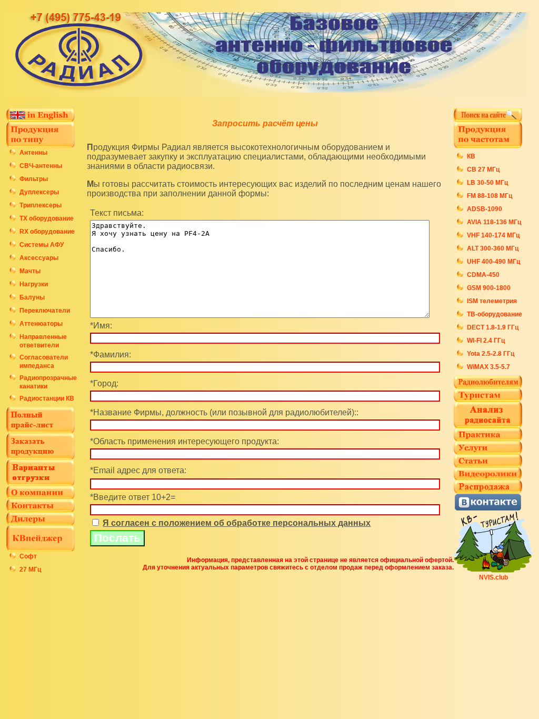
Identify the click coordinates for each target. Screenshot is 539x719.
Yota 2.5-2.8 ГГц (490, 353)
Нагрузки (33, 284)
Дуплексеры (39, 192)
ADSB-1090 (484, 209)
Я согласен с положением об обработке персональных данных (237, 522)
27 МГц (30, 569)
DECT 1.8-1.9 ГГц (492, 327)
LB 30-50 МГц (487, 182)
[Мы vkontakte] (488, 508)
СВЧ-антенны (40, 165)
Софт (28, 556)
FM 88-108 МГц (489, 195)
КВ (471, 156)
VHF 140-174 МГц (493, 235)
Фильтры (33, 179)
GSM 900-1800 (489, 288)
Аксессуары (38, 258)
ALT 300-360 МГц (492, 248)
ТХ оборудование (46, 218)
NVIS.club (493, 577)
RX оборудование (47, 231)
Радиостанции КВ (46, 398)
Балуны (32, 297)
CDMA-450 (483, 274)
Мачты (30, 271)
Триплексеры (40, 205)
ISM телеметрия (492, 301)
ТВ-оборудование (494, 314)
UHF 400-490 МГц (493, 261)
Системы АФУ (41, 244)
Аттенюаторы (41, 323)
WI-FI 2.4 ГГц (486, 340)
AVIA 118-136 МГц (494, 222)
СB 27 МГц (483, 169)
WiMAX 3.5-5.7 (488, 367)
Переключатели (44, 310)
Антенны (33, 152)
